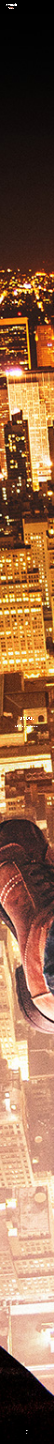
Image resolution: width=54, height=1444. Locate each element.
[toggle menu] (49, 6)
